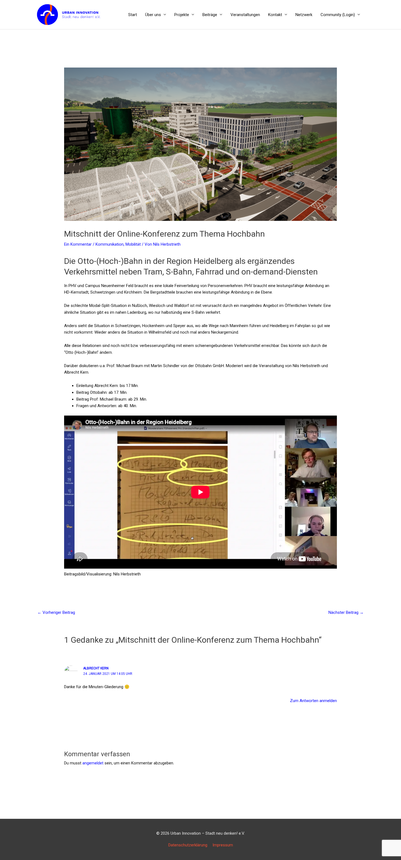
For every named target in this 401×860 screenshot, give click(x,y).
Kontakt (275, 14)
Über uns (153, 14)
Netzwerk (303, 14)
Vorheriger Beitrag (56, 612)
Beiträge (209, 14)
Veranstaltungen (245, 14)
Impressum (223, 845)
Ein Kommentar (78, 244)
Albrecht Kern (96, 668)
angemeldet (92, 763)
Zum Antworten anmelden (313, 700)
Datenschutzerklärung (187, 845)
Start (132, 14)
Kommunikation (109, 244)
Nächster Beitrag (346, 612)
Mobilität (133, 244)
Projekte (181, 14)
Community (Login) (338, 14)
